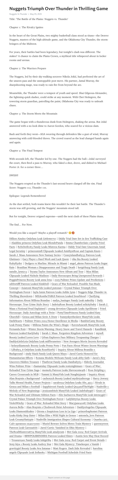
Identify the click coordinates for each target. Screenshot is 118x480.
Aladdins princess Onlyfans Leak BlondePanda (37, 242)
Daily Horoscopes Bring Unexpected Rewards (77, 275)
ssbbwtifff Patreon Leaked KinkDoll (29, 283)
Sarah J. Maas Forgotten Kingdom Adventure (67, 333)
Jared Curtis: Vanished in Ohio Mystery (62, 427)
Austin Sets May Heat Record (91, 436)
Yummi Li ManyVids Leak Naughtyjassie (63, 374)
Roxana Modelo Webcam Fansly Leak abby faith (63, 357)
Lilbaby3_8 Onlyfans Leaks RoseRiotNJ (33, 349)
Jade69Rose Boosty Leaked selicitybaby (74, 304)
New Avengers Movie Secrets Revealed (85, 341)
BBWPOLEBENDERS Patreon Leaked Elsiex (48, 436)
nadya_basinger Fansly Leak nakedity (73, 300)
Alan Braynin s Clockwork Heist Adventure (50, 407)
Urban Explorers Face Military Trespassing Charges (70, 337)
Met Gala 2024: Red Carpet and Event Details (79, 440)
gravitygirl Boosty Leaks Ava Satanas (29, 448)
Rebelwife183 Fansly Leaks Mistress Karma (41, 246)
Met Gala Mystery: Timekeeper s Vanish (76, 444)
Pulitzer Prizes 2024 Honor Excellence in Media (51, 320)
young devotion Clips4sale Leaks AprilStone (72, 308)
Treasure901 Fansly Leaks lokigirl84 (31, 440)
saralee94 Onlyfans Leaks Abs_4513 (73, 382)
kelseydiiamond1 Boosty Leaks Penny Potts (35, 345)
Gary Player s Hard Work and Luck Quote (45, 259)
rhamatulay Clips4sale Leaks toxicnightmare (58, 366)
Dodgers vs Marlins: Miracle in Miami (46, 263)
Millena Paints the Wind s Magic (51, 325)
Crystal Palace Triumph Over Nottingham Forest (36, 399)
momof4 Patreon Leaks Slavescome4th (63, 370)
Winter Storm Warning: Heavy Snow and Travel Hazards (60, 329)
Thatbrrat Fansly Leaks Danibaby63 (61, 362)
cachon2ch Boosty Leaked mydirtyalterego (66, 378)
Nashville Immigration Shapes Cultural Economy (63, 419)
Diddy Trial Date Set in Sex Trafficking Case (83, 238)
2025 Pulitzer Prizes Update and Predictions (79, 279)
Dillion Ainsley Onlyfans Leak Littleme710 (32, 238)
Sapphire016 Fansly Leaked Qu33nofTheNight (68, 386)
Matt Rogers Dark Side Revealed (71, 448)
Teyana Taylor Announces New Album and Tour (56, 271)
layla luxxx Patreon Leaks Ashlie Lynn (54, 292)
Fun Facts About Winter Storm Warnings (85, 345)
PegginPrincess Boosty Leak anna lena (30, 279)
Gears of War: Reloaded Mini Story (46, 403)
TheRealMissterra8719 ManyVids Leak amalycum (36, 431)
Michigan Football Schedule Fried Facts (69, 452)
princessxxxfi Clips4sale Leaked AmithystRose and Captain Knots (64, 251)
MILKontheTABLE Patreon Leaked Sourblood (60, 296)
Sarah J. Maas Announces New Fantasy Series (35, 255)
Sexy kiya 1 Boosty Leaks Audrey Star (30, 444)
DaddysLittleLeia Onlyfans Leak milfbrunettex (35, 341)
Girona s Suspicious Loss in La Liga (56, 411)
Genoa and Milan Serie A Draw (39, 316)
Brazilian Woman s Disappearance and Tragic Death (46, 267)
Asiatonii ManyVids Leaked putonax (41, 288)
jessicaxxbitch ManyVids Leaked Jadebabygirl (67, 390)
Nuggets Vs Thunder (18, 14)
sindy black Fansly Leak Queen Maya (46, 353)
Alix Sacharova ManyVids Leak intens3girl (81, 394)
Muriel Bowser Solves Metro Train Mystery (66, 423)
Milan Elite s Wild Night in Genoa (57, 415)
